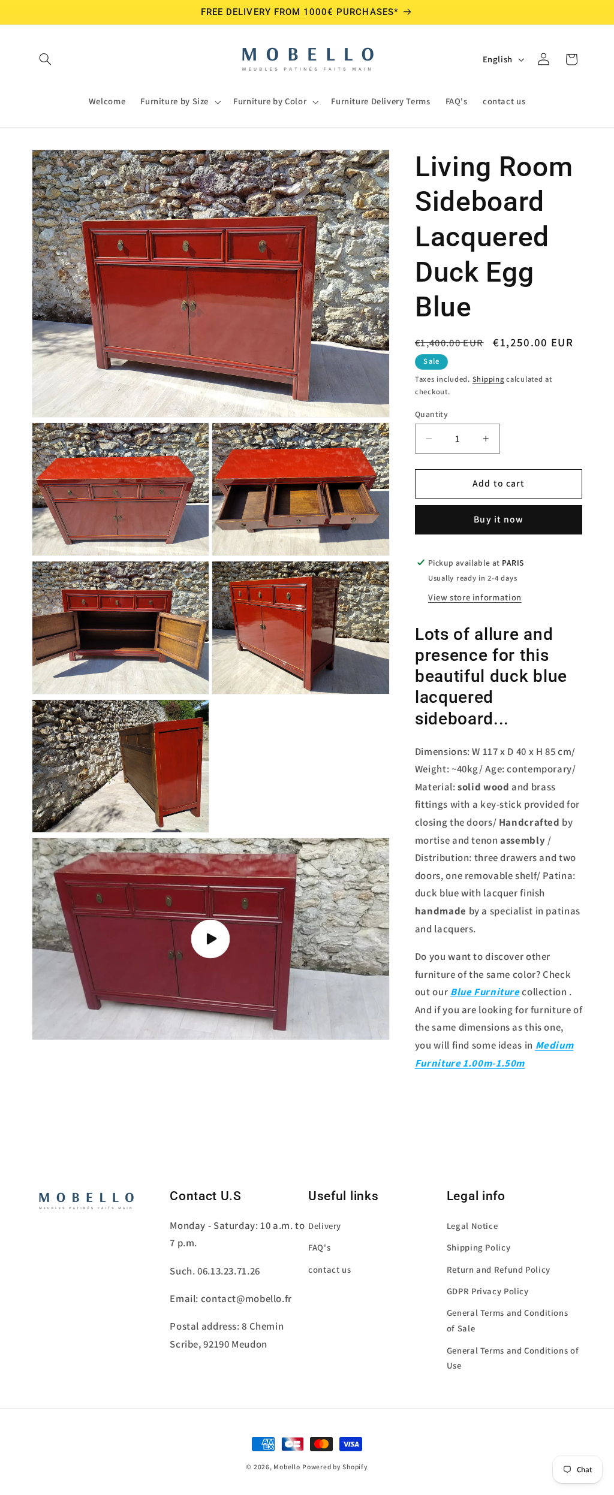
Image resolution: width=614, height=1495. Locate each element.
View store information (475, 597)
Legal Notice (472, 1225)
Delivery (324, 1225)
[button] (45, 59)
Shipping (488, 379)
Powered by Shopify (335, 1466)
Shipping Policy (478, 1247)
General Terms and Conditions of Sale (507, 1320)
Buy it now (498, 519)
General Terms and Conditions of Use (513, 1358)
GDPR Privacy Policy (488, 1291)
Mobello (286, 1466)
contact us (329, 1269)
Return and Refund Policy (498, 1269)
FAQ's (319, 1247)
